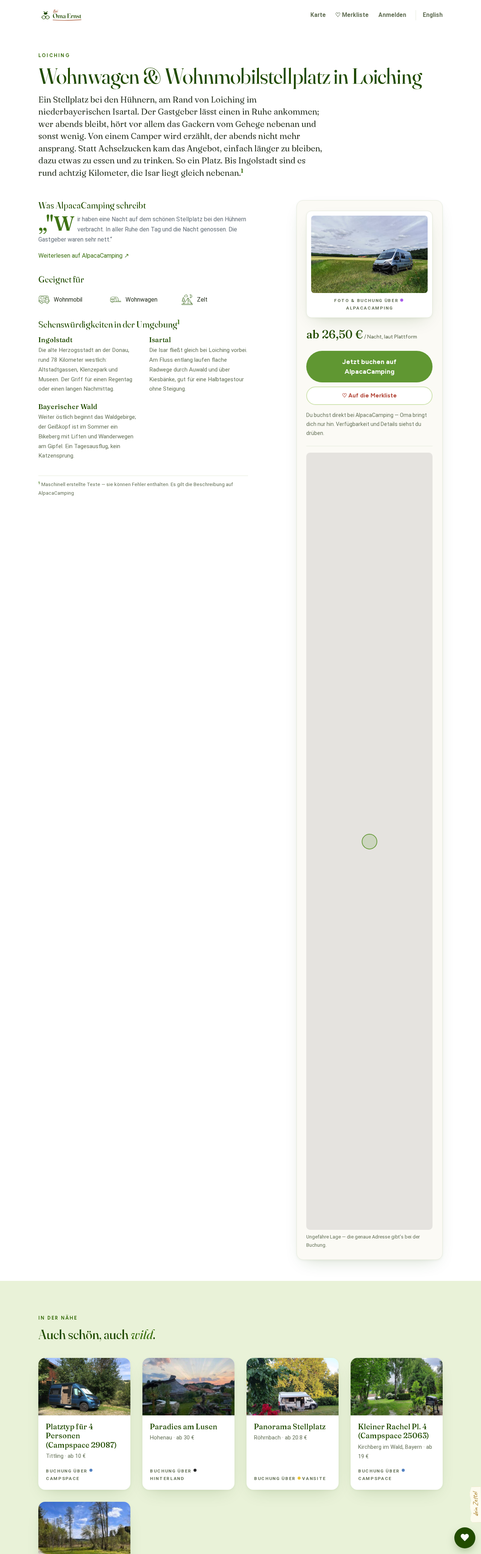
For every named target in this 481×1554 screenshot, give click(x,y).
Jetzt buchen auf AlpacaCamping (369, 366)
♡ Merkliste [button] (352, 14)
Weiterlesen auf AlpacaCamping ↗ (83, 255)
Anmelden (392, 14)
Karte (318, 14)
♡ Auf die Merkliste (369, 395)
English (433, 14)
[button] (464, 1537)
